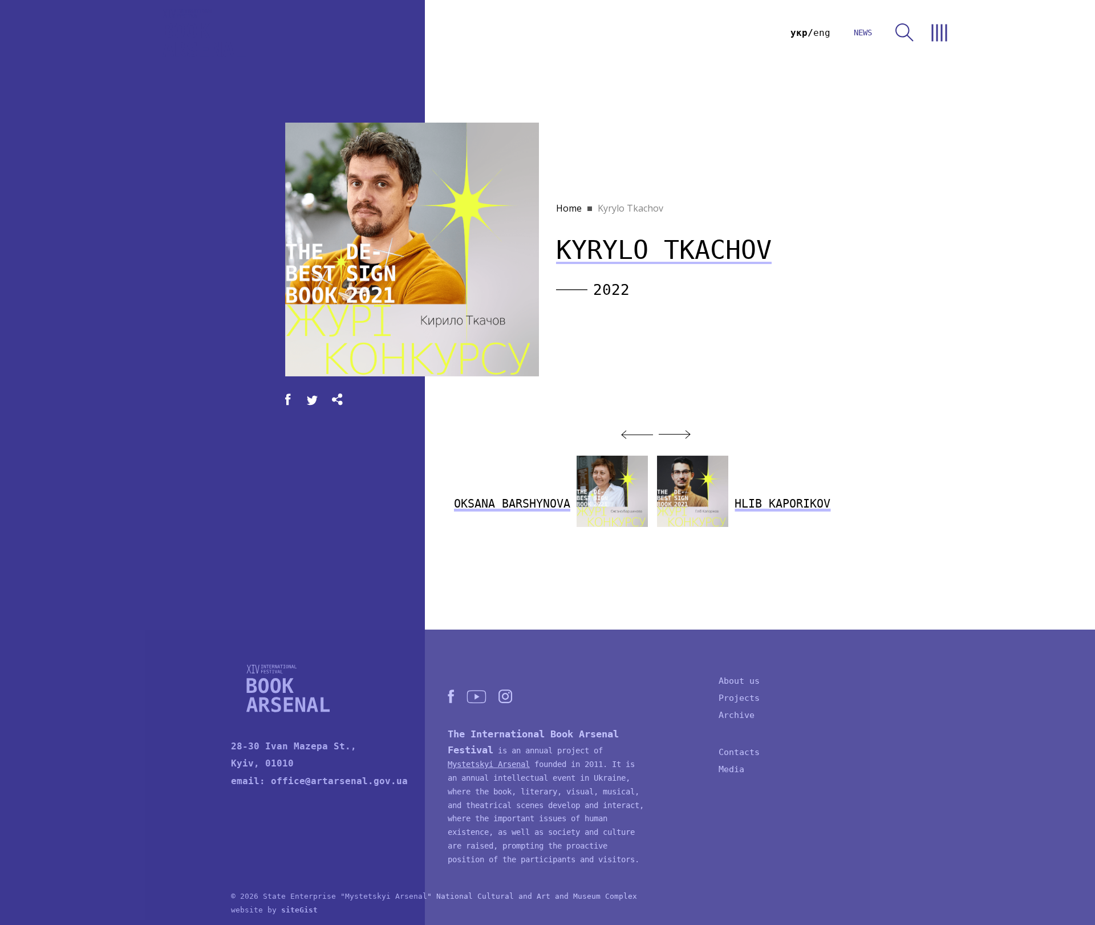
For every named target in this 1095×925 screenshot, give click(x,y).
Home (569, 208)
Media (731, 769)
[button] (637, 434)
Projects (739, 698)
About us (739, 681)
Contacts (739, 752)
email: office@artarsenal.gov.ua (319, 781)
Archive (737, 715)
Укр (799, 32)
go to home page (204, 33)
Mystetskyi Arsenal (489, 764)
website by (274, 910)
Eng (821, 32)
